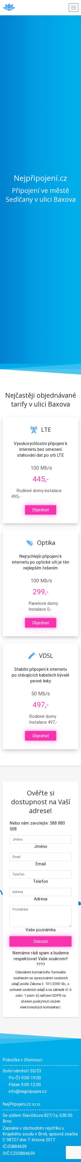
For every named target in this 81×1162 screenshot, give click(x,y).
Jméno (40, 846)
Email (40, 863)
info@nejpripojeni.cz (28, 1091)
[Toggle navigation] (73, 7)
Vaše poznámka (40, 929)
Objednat (40, 509)
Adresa (40, 898)
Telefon (40, 881)
